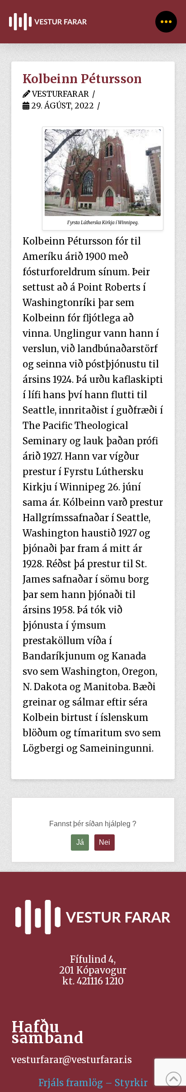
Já (80, 842)
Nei (104, 842)
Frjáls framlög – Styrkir (93, 1082)
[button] (166, 22)
